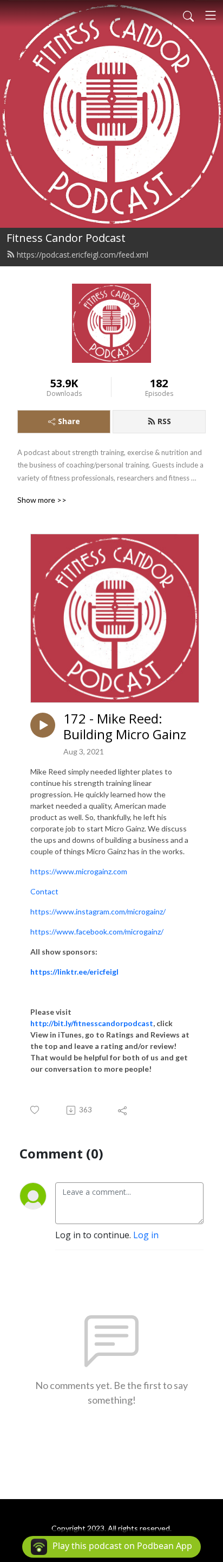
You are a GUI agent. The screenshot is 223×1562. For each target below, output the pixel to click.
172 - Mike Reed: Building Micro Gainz (124, 726)
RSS (164, 421)
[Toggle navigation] (210, 15)
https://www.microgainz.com (78, 871)
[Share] (123, 1110)
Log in (146, 1235)
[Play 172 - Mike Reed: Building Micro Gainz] (42, 725)
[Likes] (35, 1110)
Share (69, 421)
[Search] (188, 15)
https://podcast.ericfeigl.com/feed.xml (82, 254)
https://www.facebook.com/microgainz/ (96, 931)
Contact (44, 891)
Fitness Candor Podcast (66, 238)
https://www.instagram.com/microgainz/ (98, 911)
